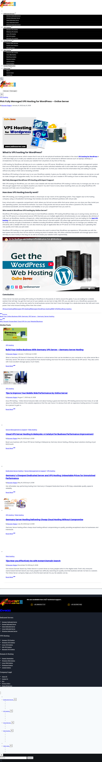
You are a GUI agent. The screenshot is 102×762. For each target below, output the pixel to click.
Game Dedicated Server (12, 20)
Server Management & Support (16, 430)
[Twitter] (4, 611)
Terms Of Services (7, 686)
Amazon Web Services (12, 43)
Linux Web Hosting (11, 54)
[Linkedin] (8, 611)
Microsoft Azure (10, 47)
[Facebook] (1, 611)
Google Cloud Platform (12, 45)
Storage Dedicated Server (13, 18)
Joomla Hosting (10, 61)
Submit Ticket (10, 72)
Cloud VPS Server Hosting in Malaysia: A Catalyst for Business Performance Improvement (49, 434)
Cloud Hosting (8, 309)
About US (4, 676)
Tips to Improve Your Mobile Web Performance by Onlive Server (37, 393)
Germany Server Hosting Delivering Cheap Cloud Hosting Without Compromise (44, 519)
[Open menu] (2, 94)
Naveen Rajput (7, 105)
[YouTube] (6, 611)
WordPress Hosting (11, 57)
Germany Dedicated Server (13, 15)
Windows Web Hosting (12, 52)
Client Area (6, 746)
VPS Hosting (4, 97)
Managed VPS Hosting (12, 38)
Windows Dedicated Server (13, 24)
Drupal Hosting (10, 63)
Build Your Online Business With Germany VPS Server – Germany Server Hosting (27, 315)
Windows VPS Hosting (12, 31)
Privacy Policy (6, 683)
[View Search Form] (1, 79)
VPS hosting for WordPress (87, 156)
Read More (10, 366)
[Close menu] (0, 693)
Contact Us (9, 75)
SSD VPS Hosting (10, 36)
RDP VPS (54, 309)
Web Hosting (32, 430)
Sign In (8, 70)
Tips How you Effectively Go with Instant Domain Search (33, 560)
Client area (5, 91)
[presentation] (52, 335)
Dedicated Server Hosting (14, 471)
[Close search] (1, 755)
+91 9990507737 (39, 604)
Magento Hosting (10, 59)
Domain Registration (9, 66)
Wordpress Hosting (7, 665)
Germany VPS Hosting (12, 29)
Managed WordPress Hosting (40, 309)
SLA (3, 681)
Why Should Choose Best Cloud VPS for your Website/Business (21, 320)
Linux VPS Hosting (11, 34)
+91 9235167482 (76, 604)
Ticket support (13, 91)
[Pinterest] (10, 611)
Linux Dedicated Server (12, 22)
